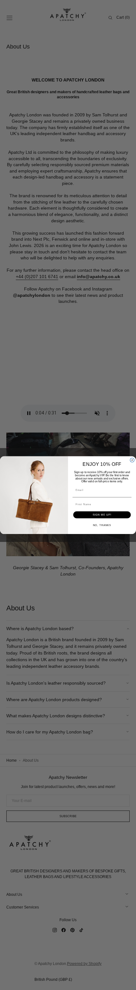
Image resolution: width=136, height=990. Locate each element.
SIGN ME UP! (102, 514)
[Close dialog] (132, 460)
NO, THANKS (102, 525)
